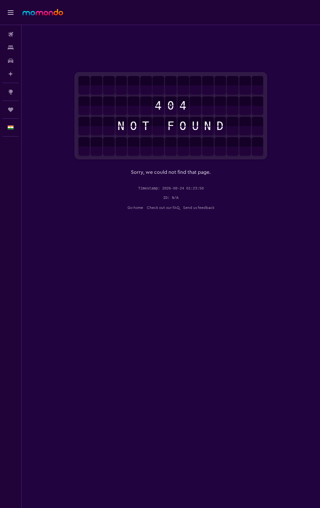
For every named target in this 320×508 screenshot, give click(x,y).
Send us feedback (198, 208)
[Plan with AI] (10, 74)
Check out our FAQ (163, 208)
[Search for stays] (10, 47)
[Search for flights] (10, 34)
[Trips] (10, 109)
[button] (11, 12)
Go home (135, 208)
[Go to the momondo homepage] (42, 12)
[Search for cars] (10, 60)
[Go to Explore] (10, 92)
